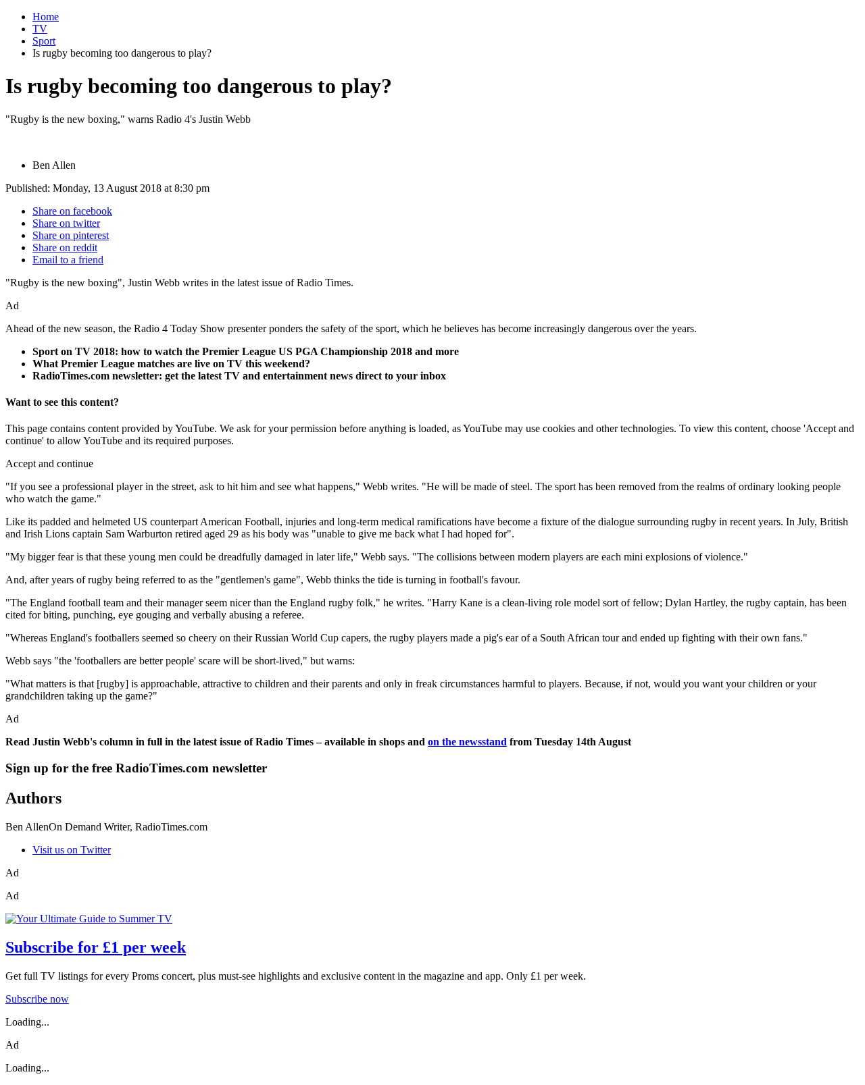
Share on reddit (64, 247)
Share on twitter (66, 223)
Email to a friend (67, 259)
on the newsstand (467, 741)
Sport (43, 41)
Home (45, 16)
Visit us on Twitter (71, 849)
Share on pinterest (70, 235)
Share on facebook (72, 211)
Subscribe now (37, 999)
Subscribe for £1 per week (95, 947)
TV (39, 28)
